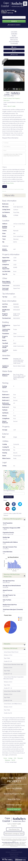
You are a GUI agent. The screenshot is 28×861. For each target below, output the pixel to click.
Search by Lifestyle (14, 788)
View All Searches (14, 809)
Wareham (7, 760)
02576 (13, 760)
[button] (14, 21)
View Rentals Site (14, 829)
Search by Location (14, 804)
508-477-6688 (11, 106)
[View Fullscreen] (5, 478)
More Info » (7, 100)
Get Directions (8, 497)
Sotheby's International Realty (14, 852)
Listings (10, 758)
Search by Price (14, 799)
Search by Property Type (14, 794)
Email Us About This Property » (12, 98)
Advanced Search (14, 25)
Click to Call (15, 54)
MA (15, 758)
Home (5, 758)
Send (4, 186)
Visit (14, 51)
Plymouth (20, 758)
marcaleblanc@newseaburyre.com (10, 842)
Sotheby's (14, 850)
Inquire (14, 47)
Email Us (4, 11)
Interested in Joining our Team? (14, 833)
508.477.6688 (10, 10)
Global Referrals (14, 854)
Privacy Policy (10, 183)
